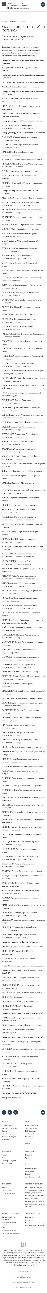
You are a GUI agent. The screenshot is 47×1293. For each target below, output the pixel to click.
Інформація (29, 1217)
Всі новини (6, 1139)
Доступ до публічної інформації (9, 1218)
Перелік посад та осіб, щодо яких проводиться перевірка (34, 1224)
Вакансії (28, 1174)
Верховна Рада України (23, 1277)
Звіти (3, 1227)
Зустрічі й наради (31, 1128)
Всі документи (7, 1163)
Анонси (4, 1187)
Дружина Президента (9, 1137)
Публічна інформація (11, 1213)
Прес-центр (6, 1184)
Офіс (27, 1165)
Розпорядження (7, 1158)
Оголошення (29, 1171)
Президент (29, 1151)
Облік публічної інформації (11, 1233)
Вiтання (4, 1131)
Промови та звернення (9, 1128)
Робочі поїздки (30, 1131)
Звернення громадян (34, 1184)
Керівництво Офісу (31, 1168)
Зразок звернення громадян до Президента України (34, 1191)
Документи (14, 21)
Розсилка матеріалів (9, 1193)
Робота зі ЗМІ (6, 1190)
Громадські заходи (31, 1125)
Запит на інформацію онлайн (9, 1223)
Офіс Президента (7, 1134)
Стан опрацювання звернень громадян (35, 1205)
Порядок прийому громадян (34, 1201)
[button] (10, 1112)
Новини (5, 1122)
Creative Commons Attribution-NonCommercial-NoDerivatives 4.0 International (23, 1254)
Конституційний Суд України (23, 1282)
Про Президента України (33, 1158)
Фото (27, 1122)
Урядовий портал (23, 1272)
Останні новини (7, 1125)
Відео (27, 1144)
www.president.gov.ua (24, 1260)
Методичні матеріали (9, 1230)
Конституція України (9, 1161)
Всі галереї (29, 1137)
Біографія (28, 1155)
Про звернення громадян (33, 1187)
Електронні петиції (32, 1198)
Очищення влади (32, 1213)
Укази (23, 21)
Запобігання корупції (32, 1177)
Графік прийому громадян (34, 1195)
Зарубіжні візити (31, 1134)
